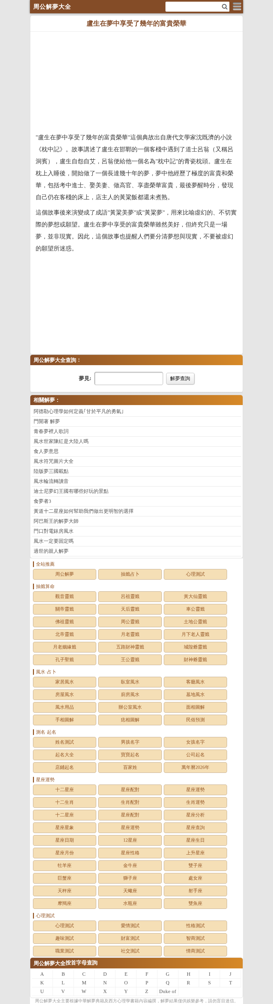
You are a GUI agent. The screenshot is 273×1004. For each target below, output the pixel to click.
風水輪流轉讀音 (51, 481)
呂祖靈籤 (130, 596)
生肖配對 (130, 802)
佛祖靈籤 (64, 621)
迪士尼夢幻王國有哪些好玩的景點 (71, 491)
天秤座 (65, 890)
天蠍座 (130, 890)
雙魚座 (195, 903)
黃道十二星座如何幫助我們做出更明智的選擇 (84, 511)
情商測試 (195, 950)
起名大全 (64, 754)
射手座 (195, 890)
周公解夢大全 (50, 963)
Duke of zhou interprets (167, 992)
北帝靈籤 (64, 634)
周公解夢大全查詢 (55, 360)
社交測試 (130, 950)
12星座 (130, 840)
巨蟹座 (65, 878)
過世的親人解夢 (51, 551)
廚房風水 (130, 694)
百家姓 (130, 767)
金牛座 (130, 865)
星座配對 (130, 789)
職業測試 (64, 950)
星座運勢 (195, 789)
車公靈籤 (195, 609)
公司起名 (195, 754)
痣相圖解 (130, 719)
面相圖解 (195, 707)
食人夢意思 (46, 451)
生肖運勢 (195, 802)
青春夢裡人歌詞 (51, 431)
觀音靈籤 (64, 596)
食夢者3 (42, 501)
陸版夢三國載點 (51, 471)
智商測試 (195, 938)
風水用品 (64, 707)
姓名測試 (64, 742)
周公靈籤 (130, 621)
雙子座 (195, 865)
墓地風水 (195, 694)
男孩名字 (130, 742)
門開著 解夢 (47, 421)
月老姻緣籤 (64, 647)
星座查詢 (195, 827)
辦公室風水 (130, 707)
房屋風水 (64, 694)
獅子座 (130, 878)
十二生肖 (64, 802)
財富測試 (130, 938)
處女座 (195, 878)
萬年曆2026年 (195, 767)
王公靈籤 (130, 659)
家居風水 (64, 681)
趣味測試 (64, 938)
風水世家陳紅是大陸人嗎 (61, 441)
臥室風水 (130, 681)
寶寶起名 (130, 754)
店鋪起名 (64, 767)
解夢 (48, 1000)
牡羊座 (65, 865)
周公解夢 (64, 574)
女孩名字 (195, 742)
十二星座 (64, 789)
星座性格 (130, 852)
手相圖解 (64, 719)
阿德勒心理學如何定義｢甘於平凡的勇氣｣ (79, 411)
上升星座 (195, 852)
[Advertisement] (136, 81)
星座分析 (195, 814)
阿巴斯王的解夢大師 (56, 521)
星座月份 (64, 852)
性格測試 (195, 925)
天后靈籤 (130, 609)
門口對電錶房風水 (54, 531)
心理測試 (195, 574)
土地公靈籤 (195, 621)
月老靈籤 (130, 634)
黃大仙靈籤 (195, 596)
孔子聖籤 (64, 659)
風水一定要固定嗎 (54, 541)
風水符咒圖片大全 (54, 461)
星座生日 (195, 840)
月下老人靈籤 (195, 634)
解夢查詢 (180, 378)
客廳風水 (195, 681)
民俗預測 (195, 719)
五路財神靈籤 (130, 647)
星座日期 (64, 840)
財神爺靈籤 (195, 659)
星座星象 (64, 827)
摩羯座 (65, 903)
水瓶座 (130, 903)
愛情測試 (130, 925)
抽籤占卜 (130, 574)
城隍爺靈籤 (195, 647)
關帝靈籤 (64, 609)
